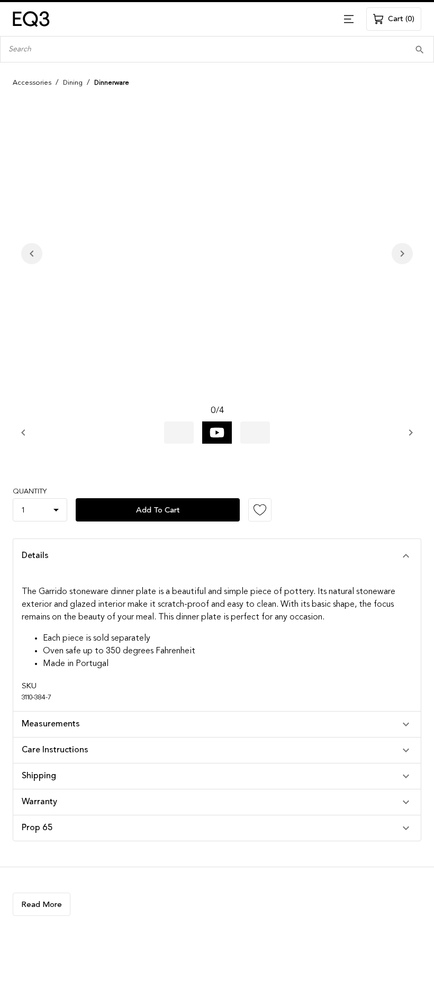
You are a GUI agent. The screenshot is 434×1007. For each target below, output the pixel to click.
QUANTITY (30, 491)
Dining (73, 82)
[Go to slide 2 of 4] (217, 432)
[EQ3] (31, 19)
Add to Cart (158, 510)
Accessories (32, 82)
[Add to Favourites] (260, 510)
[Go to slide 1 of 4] (179, 432)
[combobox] (201, 49)
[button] (217, 556)
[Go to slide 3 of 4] (255, 432)
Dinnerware (111, 82)
